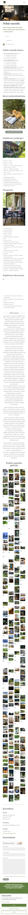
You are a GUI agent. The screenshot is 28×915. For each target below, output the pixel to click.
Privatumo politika (6, 902)
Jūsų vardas (5, 846)
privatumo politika (21, 876)
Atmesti (14, 912)
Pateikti (6, 879)
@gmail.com (13, 833)
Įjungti (14, 905)
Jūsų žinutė (5, 858)
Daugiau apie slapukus (14, 908)
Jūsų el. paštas (6, 852)
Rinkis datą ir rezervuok (14, 132)
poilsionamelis (6, 833)
